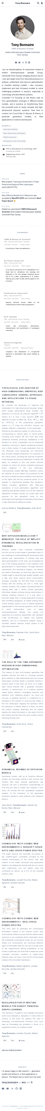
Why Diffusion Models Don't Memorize (17, 195)
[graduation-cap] (19, 63)
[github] (26, 63)
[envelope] (16, 63)
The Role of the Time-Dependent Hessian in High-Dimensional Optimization (22, 665)
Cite (12, 639)
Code (22, 640)
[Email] (3, 1088)
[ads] (23, 63)
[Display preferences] (42, 3)
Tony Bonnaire (22, 3)
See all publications (11, 1050)
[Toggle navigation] (3, 3)
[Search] (38, 3)
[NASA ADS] (12, 1088)
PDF (5, 512)
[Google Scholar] (7, 1088)
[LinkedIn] (21, 1088)
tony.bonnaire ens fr (17, 1082)
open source (27, 1106)
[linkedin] (29, 63)
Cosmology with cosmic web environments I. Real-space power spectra (20, 922)
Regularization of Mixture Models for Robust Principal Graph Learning (20, 1006)
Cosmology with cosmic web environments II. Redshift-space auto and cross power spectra (22, 847)
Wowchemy (14, 1106)
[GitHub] (17, 1088)
